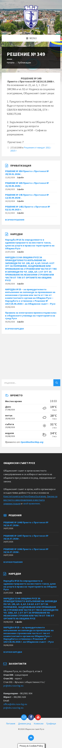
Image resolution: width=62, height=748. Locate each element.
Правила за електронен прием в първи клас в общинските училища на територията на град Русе (30, 315)
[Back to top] (31, 738)
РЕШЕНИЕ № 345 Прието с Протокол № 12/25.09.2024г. (27, 196)
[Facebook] (31, 717)
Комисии (38, 723)
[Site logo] (31, 28)
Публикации (24, 62)
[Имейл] (24, 717)
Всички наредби (14, 328)
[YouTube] (38, 717)
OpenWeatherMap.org (31, 442)
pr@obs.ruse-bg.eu (13, 685)
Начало (10, 62)
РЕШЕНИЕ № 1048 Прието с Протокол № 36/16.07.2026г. (25, 524)
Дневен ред (24, 723)
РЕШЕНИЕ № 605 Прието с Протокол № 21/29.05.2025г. (27, 184)
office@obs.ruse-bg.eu (15, 704)
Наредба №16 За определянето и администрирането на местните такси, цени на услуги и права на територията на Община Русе (29, 244)
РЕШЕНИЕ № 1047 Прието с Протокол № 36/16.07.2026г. (25, 537)
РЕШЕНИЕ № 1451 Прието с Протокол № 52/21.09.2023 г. (27, 208)
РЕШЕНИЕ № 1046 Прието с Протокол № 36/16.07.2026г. (25, 551)
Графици (51, 723)
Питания (10, 723)
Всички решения (14, 219)
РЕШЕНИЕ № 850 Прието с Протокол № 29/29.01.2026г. (27, 173)
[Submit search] (56, 382)
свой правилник (31, 503)
